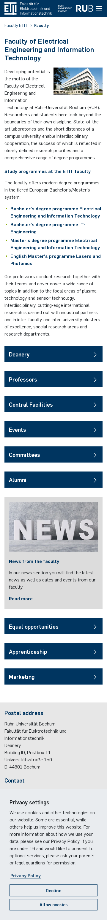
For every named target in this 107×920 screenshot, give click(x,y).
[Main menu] (99, 9)
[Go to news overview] (53, 527)
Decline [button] (53, 890)
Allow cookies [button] (54, 904)
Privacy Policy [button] (25, 875)
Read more (21, 598)
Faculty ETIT (16, 25)
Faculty (41, 25)
